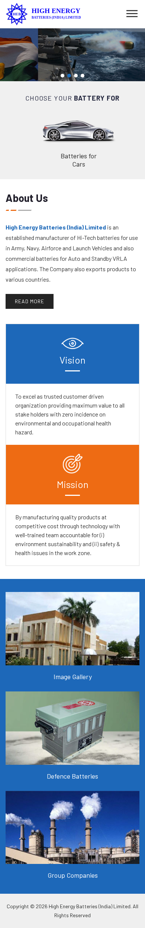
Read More (29, 301)
